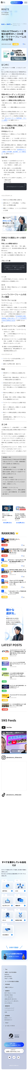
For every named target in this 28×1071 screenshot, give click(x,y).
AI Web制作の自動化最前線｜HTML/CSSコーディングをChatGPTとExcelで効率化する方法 (14, 318)
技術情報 (15, 44)
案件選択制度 (8, 976)
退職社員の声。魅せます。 (11, 999)
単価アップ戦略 (8, 978)
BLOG (3, 24)
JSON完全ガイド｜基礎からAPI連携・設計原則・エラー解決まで (13, 151)
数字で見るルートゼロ (10, 993)
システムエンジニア (9, 1008)
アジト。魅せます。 (9, 997)
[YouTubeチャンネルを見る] (9, 1057)
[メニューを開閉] (25, 2)
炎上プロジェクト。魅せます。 (12, 1001)
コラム (4, 669)
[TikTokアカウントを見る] (14, 1057)
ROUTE (9, 24)
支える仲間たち (8, 1003)
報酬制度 (7, 974)
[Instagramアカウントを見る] (18, 1057)
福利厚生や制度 (9, 995)
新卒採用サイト (8, 1020)
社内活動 (4, 545)
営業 (6, 1012)
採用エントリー (8, 1018)
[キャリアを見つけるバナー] (14, 624)
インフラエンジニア (9, 1010)
